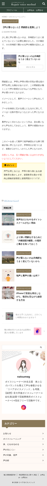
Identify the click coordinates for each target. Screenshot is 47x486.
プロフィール (11, 10)
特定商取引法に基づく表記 (28, 475)
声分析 (6, 460)
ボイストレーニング (11, 201)
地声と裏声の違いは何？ (28, 275)
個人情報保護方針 (10, 475)
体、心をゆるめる (11, 444)
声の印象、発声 (10, 455)
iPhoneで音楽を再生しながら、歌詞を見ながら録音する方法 (29, 296)
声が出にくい (9, 449)
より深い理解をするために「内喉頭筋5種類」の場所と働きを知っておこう (29, 240)
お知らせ (7, 433)
